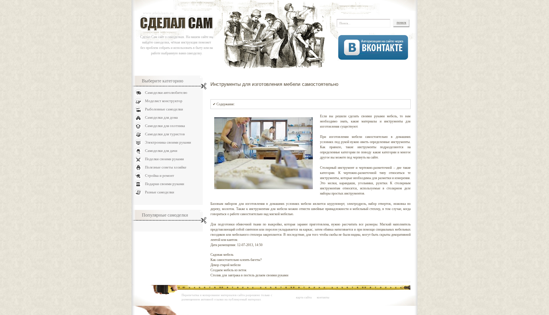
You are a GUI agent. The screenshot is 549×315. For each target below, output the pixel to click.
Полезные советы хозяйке (165, 167)
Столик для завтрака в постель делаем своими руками (249, 275)
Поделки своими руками (164, 159)
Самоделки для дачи (161, 150)
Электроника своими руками (168, 142)
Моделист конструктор (163, 101)
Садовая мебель (221, 255)
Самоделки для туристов (165, 134)
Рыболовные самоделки (164, 109)
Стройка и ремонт (159, 175)
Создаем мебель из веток (228, 270)
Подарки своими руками (164, 184)
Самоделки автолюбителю (166, 92)
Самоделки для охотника (165, 126)
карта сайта (304, 297)
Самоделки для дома (161, 117)
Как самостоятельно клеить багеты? (236, 260)
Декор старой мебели (225, 265)
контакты (323, 297)
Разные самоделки (159, 192)
